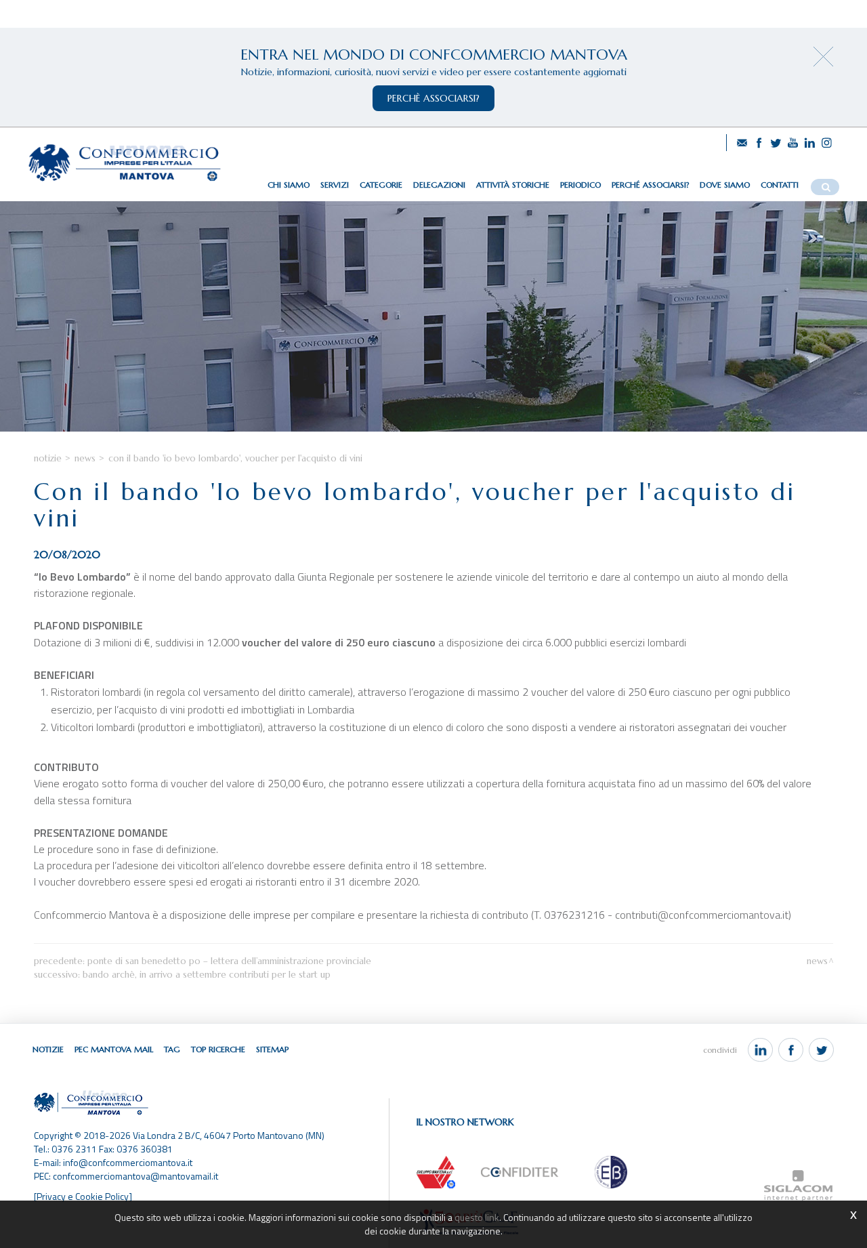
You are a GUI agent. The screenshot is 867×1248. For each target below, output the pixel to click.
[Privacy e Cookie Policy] (83, 1196)
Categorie (381, 185)
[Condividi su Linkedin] (760, 1050)
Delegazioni (439, 185)
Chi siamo (289, 185)
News (85, 458)
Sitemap (272, 1049)
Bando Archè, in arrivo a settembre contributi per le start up (207, 974)
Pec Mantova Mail (114, 1049)
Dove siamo (725, 185)
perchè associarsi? (433, 98)
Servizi (334, 185)
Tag (172, 1049)
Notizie (48, 458)
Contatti (780, 185)
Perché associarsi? (650, 185)
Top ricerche (218, 1049)
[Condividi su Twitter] (821, 1050)
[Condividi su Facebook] (790, 1050)
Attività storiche (512, 185)
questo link (476, 1217)
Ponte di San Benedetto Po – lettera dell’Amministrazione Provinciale (229, 961)
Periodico (580, 185)
